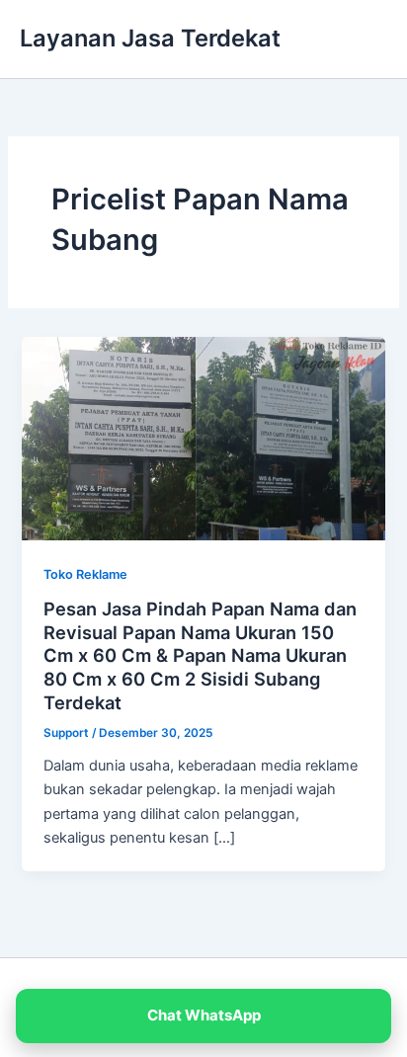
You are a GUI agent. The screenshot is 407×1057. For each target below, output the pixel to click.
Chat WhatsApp (204, 1015)
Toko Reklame (85, 574)
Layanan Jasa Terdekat (150, 38)
